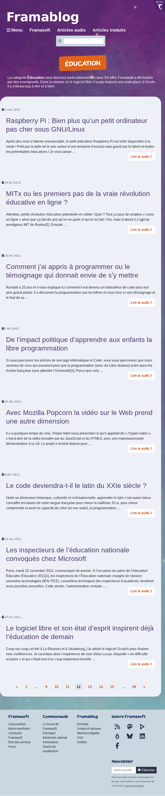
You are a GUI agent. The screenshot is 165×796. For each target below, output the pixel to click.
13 (90, 687)
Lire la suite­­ (140, 156)
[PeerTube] (142, 729)
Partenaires (50, 742)
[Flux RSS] (117, 729)
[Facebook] (117, 748)
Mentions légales (88, 733)
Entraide (82, 724)
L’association (17, 724)
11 (67, 687)
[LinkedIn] (142, 738)
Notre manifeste (19, 728)
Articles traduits (109, 30)
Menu (17, 30)
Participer (49, 733)
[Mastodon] (129, 729)
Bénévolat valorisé (55, 737)
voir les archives (134, 785)
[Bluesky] (129, 738)
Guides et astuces (89, 728)
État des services (19, 742)
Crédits (82, 742)
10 (56, 687)
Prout (12, 746)
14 (101, 687)
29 (134, 687)
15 (112, 687)
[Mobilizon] (117, 738)
